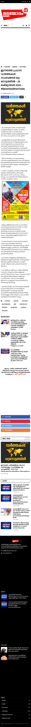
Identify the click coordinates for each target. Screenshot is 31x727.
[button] (3, 1)
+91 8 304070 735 (7, 553)
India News (5, 711)
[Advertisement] (15, 46)
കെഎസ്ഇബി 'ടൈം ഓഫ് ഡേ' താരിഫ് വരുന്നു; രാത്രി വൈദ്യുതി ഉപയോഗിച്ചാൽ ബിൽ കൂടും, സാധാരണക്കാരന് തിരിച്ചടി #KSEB (21, 513)
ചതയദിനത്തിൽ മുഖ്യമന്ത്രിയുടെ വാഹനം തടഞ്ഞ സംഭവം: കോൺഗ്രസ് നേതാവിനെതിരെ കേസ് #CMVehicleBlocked (20, 499)
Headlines (14, 66)
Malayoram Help (6, 718)
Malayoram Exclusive (7, 715)
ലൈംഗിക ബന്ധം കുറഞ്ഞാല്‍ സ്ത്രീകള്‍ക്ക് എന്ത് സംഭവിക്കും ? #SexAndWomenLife (17, 657)
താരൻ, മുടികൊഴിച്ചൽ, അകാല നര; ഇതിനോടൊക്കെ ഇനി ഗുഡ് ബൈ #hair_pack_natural (18, 649)
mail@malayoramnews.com (9, 551)
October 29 (23, 307)
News (15, 304)
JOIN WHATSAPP (20, 374)
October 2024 (14, 307)
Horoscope (5, 707)
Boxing (4, 700)
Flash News (7, 66)
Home (2, 1)
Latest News (23, 66)
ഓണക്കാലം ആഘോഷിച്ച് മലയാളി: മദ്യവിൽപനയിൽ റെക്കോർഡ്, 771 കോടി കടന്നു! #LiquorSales (21, 525)
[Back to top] (26, 722)
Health (3, 704)
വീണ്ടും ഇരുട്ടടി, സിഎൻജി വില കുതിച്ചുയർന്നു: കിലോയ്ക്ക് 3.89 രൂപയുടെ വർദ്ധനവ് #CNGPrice (21, 487)
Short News (4, 310)
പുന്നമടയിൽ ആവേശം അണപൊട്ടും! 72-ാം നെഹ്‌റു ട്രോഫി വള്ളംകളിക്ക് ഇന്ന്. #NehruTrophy (18, 596)
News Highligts (23, 304)
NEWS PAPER (4, 307)
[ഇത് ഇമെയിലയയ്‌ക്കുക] (21, 97)
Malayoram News (6, 304)
